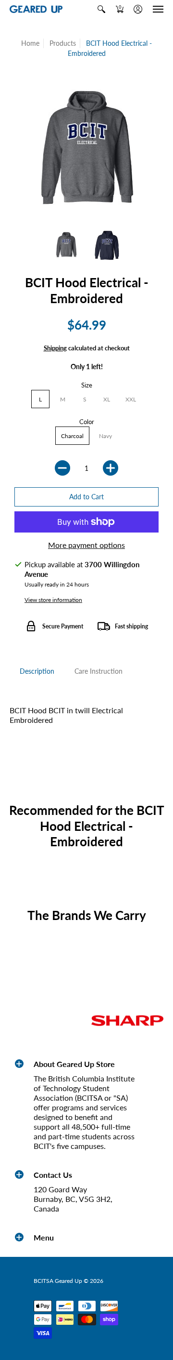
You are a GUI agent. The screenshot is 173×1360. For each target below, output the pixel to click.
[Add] (110, 468)
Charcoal (72, 436)
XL (106, 399)
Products (62, 43)
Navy (105, 436)
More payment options (86, 544)
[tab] (37, 671)
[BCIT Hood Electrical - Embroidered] (66, 244)
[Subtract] (62, 468)
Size (86, 385)
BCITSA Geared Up (58, 1280)
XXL (130, 399)
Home (30, 43)
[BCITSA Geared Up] (36, 9)
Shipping (55, 348)
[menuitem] (101, 9)
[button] (101, 9)
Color (86, 422)
